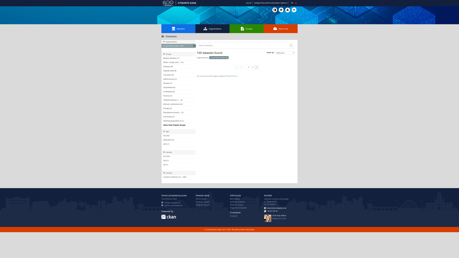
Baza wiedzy (235, 199)
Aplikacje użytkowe (237, 202)
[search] (291, 45)
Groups (249, 28)
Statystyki (234, 216)
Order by (270, 52)
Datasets (181, 28)
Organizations (215, 28)
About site (283, 28)
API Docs (234, 76)
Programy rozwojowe (238, 208)
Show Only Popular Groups (174, 125)
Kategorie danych (203, 205)
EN (296, 3)
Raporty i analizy (236, 205)
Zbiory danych (201, 199)
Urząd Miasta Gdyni (169, 199)
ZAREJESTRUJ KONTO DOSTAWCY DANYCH (270, 3)
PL (292, 3)
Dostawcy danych (203, 202)
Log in (248, 3)
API (226, 76)
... (244, 67)
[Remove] (227, 58)
